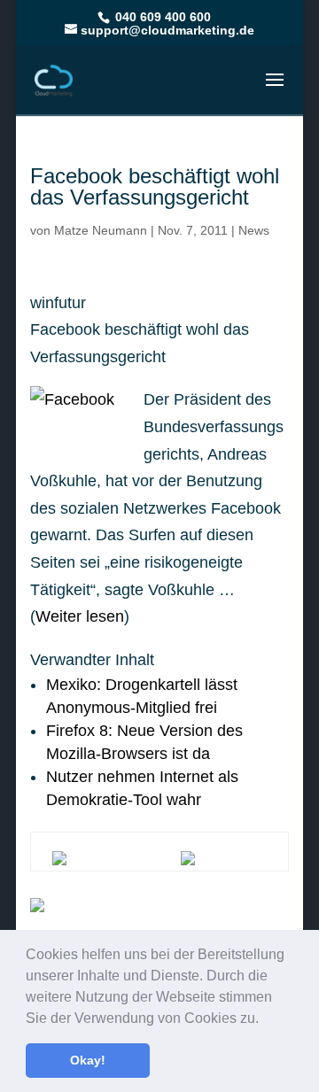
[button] (265, 1019)
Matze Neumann (100, 230)
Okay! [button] (87, 1060)
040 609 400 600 (161, 17)
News (253, 230)
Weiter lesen (79, 616)
